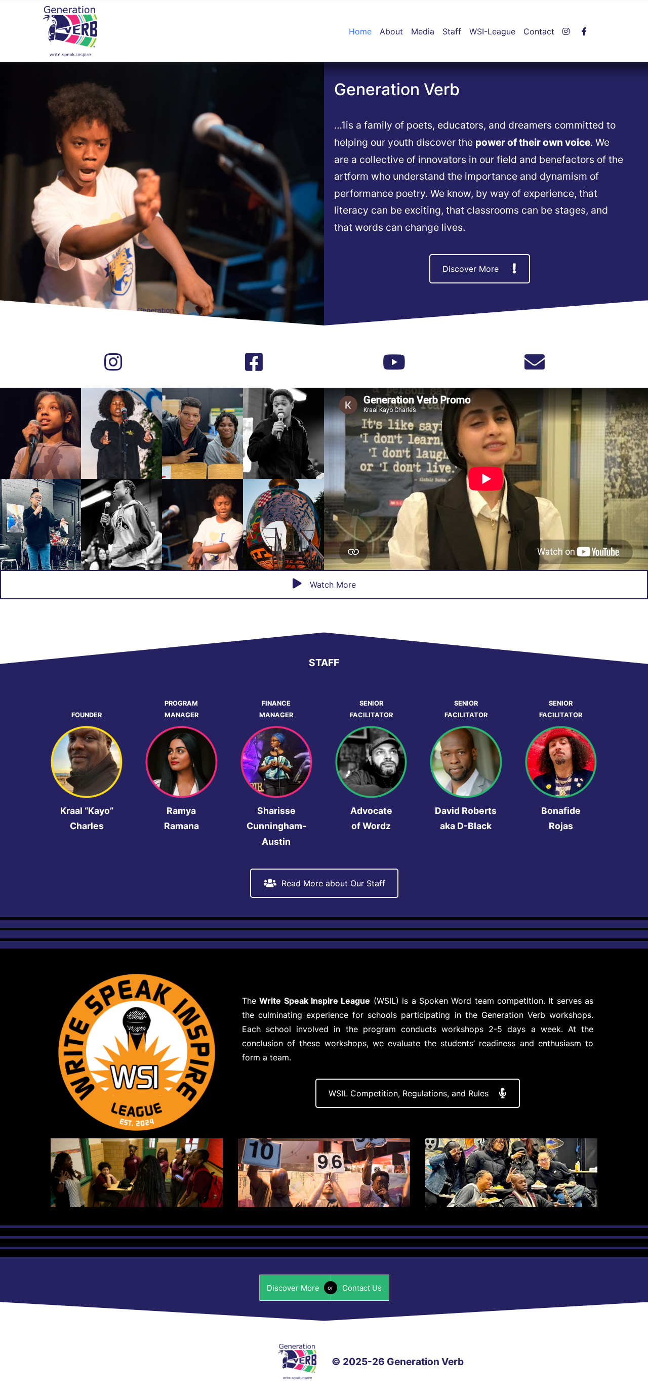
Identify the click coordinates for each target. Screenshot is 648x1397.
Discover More (470, 269)
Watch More (331, 585)
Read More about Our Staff (333, 883)
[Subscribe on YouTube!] (394, 362)
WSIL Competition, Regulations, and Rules (409, 1093)
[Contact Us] (534, 362)
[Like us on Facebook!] (253, 362)
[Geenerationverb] (568, 31)
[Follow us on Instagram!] (113, 362)
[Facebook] (586, 31)
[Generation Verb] (70, 31)
